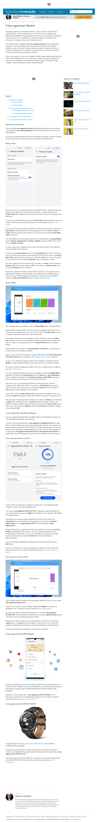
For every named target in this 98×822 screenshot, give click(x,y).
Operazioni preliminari (16, 100)
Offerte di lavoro (55, 816)
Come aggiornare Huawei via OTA (24, 110)
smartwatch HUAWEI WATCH (34, 744)
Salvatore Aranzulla (11, 28)
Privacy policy (64, 816)
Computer (42, 11)
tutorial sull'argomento (15, 369)
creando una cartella (46, 357)
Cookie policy (72, 816)
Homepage (9, 816)
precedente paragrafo (45, 609)
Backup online (17, 102)
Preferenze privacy (81, 816)
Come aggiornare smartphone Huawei (20, 108)
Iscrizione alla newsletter (33, 816)
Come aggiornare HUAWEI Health (20, 116)
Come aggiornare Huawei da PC (23, 113)
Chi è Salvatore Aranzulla (19, 816)
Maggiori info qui (45, 278)
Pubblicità (48, 816)
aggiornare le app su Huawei (28, 699)
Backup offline (17, 105)
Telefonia (52, 11)
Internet (60, 11)
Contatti (43, 816)
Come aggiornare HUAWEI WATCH (20, 119)
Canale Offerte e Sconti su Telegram (21, 17)
